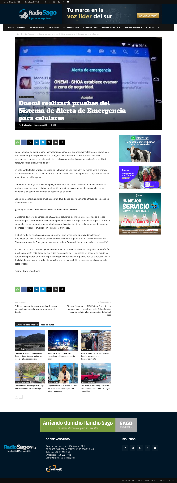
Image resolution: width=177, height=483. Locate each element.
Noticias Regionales (28, 34)
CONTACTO (151, 27)
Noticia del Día (20, 350)
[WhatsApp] (17, 142)
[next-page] (21, 397)
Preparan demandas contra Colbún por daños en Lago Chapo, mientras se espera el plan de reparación (30, 356)
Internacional (71, 27)
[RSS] (59, 2)
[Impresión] (55, 142)
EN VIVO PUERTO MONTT (147, 480)
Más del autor (47, 324)
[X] (63, 2)
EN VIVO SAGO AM (167, 480)
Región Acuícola (110, 27)
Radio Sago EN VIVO (32, 2)
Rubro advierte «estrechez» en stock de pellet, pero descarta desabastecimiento (95, 356)
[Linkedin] (36, 142)
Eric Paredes (27, 125)
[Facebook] (50, 2)
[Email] (49, 142)
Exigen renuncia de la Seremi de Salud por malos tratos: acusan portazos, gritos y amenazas (62, 388)
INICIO (11, 27)
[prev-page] (16, 397)
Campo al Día (90, 27)
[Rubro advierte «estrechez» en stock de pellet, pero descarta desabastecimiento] (96, 340)
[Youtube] (68, 2)
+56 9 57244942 (63, 455)
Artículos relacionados (27, 324)
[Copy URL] (62, 142)
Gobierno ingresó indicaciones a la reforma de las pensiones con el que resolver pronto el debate (36, 309)
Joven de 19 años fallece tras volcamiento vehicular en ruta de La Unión (61, 356)
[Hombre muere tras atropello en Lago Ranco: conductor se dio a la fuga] (30, 373)
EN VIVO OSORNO (128, 480)
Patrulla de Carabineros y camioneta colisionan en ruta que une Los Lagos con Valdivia (95, 388)
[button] (46, 2)
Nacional (54, 27)
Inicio (17, 34)
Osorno (21, 27)
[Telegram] (43, 142)
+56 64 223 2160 (62, 452)
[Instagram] (54, 2)
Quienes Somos (132, 27)
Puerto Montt (37, 27)
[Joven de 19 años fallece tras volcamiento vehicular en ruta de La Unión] (63, 340)
